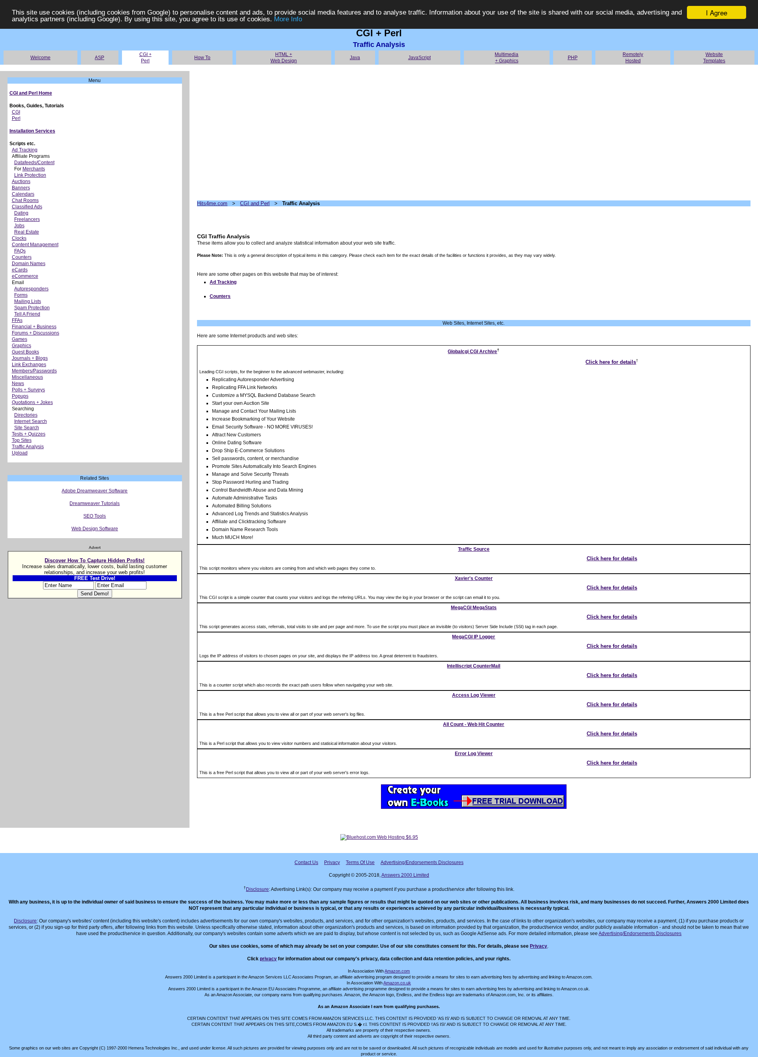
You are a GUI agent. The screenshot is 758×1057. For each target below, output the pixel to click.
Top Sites (22, 440)
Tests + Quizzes (28, 434)
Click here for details (610, 362)
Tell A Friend (27, 314)
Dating (21, 213)
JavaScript (419, 57)
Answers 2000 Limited (405, 875)
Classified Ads (27, 207)
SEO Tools (94, 516)
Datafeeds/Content (34, 162)
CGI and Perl (255, 203)
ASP (99, 57)
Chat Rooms (25, 200)
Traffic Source (474, 549)
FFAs (17, 320)
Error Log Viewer (474, 753)
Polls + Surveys (28, 390)
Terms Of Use (360, 862)
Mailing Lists (27, 301)
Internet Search (30, 421)
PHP (573, 57)
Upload (20, 453)
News (18, 383)
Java (355, 57)
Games (19, 339)
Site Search (26, 427)
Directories (26, 415)
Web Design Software (94, 528)
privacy (268, 959)
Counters (22, 257)
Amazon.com (397, 971)
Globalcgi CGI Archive (472, 351)
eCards (20, 270)
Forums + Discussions (35, 333)
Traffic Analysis (28, 446)
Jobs (19, 225)
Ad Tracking (25, 150)
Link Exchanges (29, 364)
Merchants (34, 169)
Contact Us (306, 862)
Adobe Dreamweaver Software (95, 491)
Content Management (35, 244)
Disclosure (257, 889)
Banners (21, 188)
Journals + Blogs (30, 358)
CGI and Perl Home (30, 93)
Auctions (21, 181)
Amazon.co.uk (397, 982)
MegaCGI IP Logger (473, 637)
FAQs (20, 251)
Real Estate (26, 232)
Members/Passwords (34, 371)
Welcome (40, 57)
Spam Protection (32, 308)
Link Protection (30, 175)
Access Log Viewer (473, 695)
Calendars (23, 194)
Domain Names (28, 263)
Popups (20, 396)
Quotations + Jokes (32, 402)
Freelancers (27, 219)
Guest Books (25, 352)
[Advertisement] (434, 132)
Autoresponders (31, 289)
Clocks (19, 238)
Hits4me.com (212, 203)
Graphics (21, 345)
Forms (21, 295)
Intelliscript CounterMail (473, 666)
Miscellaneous (27, 377)
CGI (16, 112)
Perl (16, 118)
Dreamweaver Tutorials (94, 503)
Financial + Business (34, 326)
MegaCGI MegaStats (474, 607)
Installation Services (32, 131)
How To (202, 57)
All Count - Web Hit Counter (473, 724)
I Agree (716, 12)
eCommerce (25, 276)
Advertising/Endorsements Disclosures (422, 862)
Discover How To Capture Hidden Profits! (94, 560)
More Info (288, 19)
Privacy (332, 862)
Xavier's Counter (474, 578)
